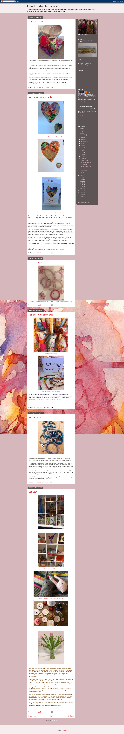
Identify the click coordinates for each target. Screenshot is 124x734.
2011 (81, 190)
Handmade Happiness (43, 6)
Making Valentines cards (40, 97)
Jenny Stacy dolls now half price (51, 353)
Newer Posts (32, 716)
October (83, 139)
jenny (88, 92)
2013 (81, 186)
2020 (81, 131)
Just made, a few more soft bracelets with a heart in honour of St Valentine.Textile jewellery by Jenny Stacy (51, 301)
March (82, 154)
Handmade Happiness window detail (51, 568)
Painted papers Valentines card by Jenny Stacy (51, 174)
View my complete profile (84, 101)
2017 (81, 177)
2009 (81, 194)
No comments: (46, 87)
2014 (81, 184)
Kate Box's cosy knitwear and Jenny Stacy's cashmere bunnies (51, 598)
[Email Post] (52, 87)
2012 (81, 188)
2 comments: (45, 482)
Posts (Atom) (54, 720)
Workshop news (36, 21)
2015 (81, 182)
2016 (81, 179)
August (83, 143)
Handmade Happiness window (51, 530)
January (83, 158)
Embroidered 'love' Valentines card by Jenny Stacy (51, 212)
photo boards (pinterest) (83, 202)
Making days (34, 417)
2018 (81, 175)
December (83, 135)
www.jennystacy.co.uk (83, 115)
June (82, 147)
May (82, 150)
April (82, 152)
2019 (81, 133)
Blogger (65, 730)
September (84, 141)
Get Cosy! (33, 492)
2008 (81, 196)
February (83, 156)
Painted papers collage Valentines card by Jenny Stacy (51, 136)
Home (51, 716)
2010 (81, 192)
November (83, 137)
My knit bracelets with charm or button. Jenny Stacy (51, 455)
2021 (81, 128)
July (82, 145)
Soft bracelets (35, 262)
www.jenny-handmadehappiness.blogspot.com (86, 113)
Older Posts (70, 716)
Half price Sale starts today (41, 314)
